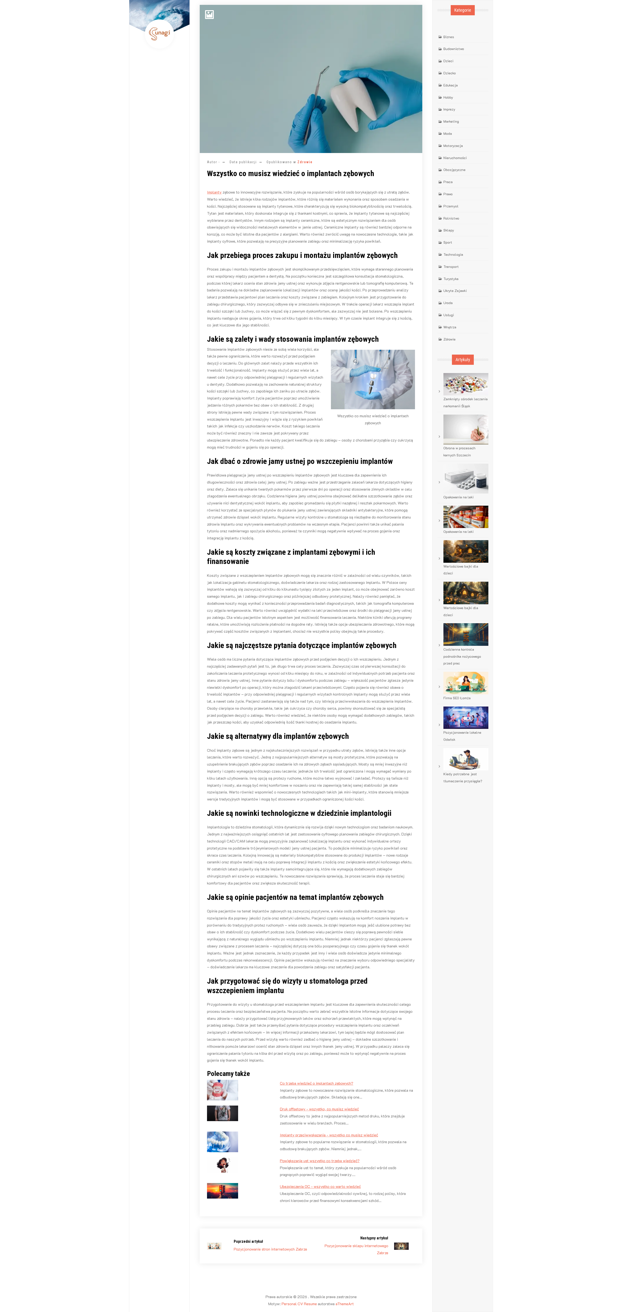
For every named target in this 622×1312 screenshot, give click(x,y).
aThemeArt (345, 1303)
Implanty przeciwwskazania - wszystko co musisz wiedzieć (329, 1134)
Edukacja (450, 85)
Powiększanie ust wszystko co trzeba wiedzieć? (320, 1160)
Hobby (448, 97)
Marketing (451, 121)
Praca (448, 181)
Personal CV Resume (299, 1303)
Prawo (448, 194)
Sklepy (448, 230)
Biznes (448, 36)
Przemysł (450, 206)
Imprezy (449, 109)
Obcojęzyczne (454, 169)
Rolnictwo (451, 218)
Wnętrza (449, 327)
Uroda (448, 302)
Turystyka (450, 278)
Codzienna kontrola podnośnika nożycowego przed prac (462, 656)
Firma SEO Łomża (457, 698)
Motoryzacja (453, 145)
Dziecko (449, 73)
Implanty (214, 192)
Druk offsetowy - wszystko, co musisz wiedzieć (319, 1108)
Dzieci (448, 61)
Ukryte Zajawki (455, 290)
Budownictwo (453, 48)
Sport (447, 242)
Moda (447, 133)
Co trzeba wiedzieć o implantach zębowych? (316, 1083)
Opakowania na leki (458, 497)
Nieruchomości (455, 157)
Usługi (448, 315)
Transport (451, 266)
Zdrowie (305, 162)
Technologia (453, 254)
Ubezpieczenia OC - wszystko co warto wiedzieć (320, 1186)
